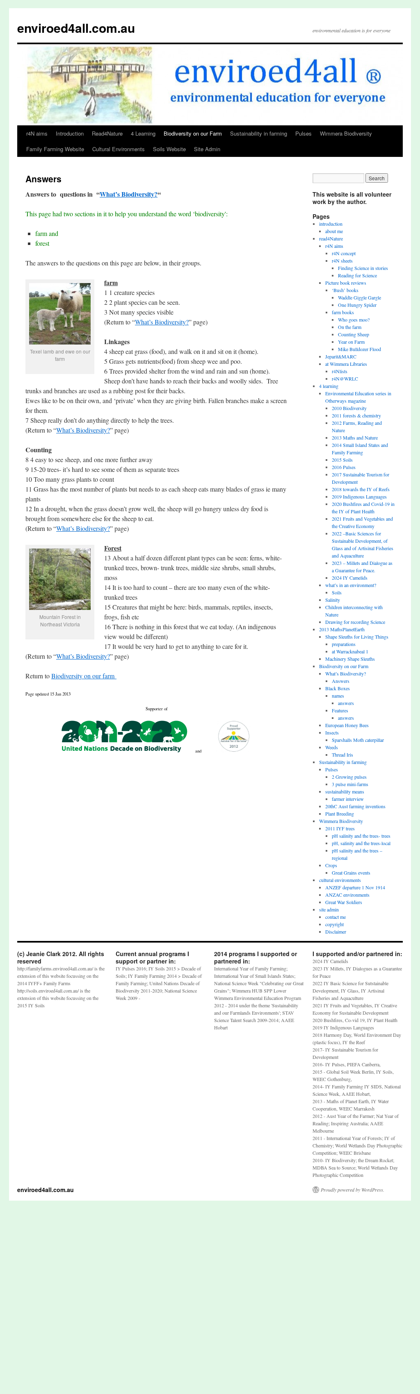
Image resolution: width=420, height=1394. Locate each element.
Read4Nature (107, 133)
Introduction (70, 133)
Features (340, 710)
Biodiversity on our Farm (193, 133)
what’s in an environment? (350, 585)
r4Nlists (339, 371)
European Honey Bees (347, 725)
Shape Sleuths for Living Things (356, 636)
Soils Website (169, 149)
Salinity (332, 599)
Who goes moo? (354, 319)
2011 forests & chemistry (356, 415)
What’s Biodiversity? (129, 194)
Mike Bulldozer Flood (359, 349)
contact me (335, 916)
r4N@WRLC (345, 378)
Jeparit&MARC (340, 356)
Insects (332, 732)
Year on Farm (351, 341)
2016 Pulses (344, 467)
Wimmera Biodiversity (346, 133)
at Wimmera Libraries (346, 363)
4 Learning (143, 133)
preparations (344, 644)
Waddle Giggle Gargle (359, 297)
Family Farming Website (55, 149)
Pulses (303, 133)
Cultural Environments (118, 149)
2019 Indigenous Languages (359, 496)
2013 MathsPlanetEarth (342, 629)
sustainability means (344, 791)
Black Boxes (337, 688)
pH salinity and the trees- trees (361, 835)
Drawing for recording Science (355, 622)
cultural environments (340, 880)
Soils (337, 592)
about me (334, 231)
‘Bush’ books (345, 290)
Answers (340, 681)
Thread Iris (342, 754)
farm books (343, 312)
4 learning (328, 386)
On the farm (349, 327)
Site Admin (207, 149)
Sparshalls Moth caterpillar (358, 740)
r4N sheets (342, 260)
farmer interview (348, 799)
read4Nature (331, 238)
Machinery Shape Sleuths (350, 658)
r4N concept (344, 253)
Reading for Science (357, 275)
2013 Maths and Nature (355, 437)
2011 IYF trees (340, 828)
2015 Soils (342, 459)
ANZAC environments (347, 894)
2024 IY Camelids (350, 577)
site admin (329, 909)
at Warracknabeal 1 (350, 651)
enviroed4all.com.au (76, 27)
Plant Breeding (339, 813)
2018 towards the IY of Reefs (361, 489)
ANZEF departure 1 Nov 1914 (355, 887)
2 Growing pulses (349, 776)
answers (346, 703)
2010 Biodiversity (349, 408)
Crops (331, 865)
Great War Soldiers (343, 902)
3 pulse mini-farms (350, 784)
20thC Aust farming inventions (355, 806)
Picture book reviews (345, 282)
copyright (334, 924)
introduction (330, 223)
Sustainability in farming (258, 133)
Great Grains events (351, 872)
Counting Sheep (353, 334)
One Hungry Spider (357, 304)
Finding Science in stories (363, 268)
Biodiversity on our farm (83, 675)
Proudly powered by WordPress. (352, 1189)
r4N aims (37, 133)
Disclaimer (335, 931)
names (338, 695)
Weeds (331, 747)
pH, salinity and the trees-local (361, 843)
